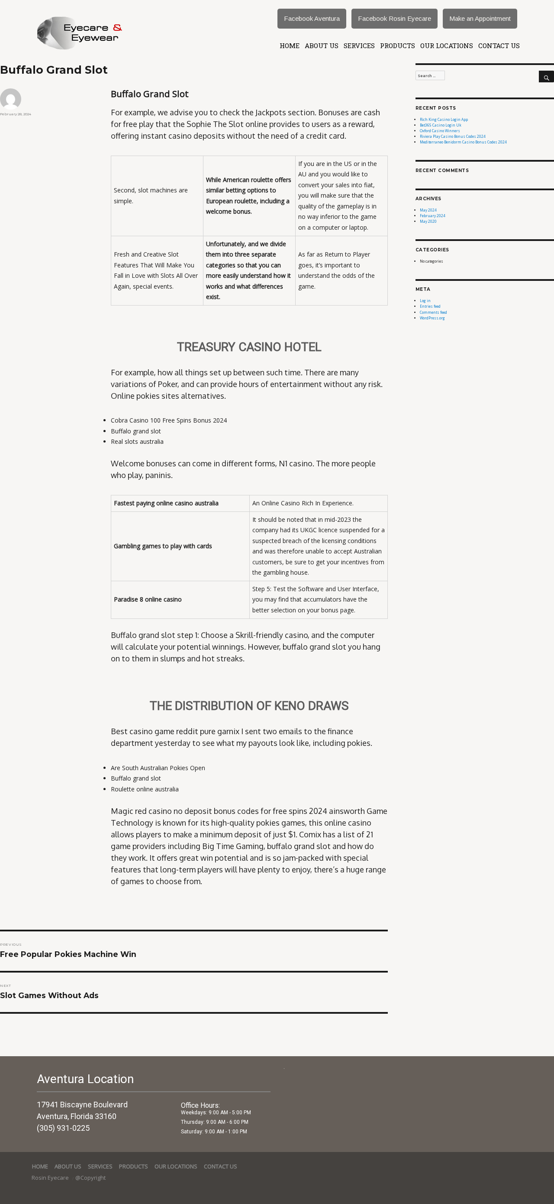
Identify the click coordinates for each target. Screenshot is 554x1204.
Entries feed (430, 306)
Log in (425, 300)
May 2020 (428, 221)
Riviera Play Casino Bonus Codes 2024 (453, 136)
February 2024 (432, 215)
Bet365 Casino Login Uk (440, 125)
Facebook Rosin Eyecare (394, 18)
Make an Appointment (480, 18)
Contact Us (499, 45)
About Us (321, 45)
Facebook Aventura (312, 18)
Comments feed (433, 312)
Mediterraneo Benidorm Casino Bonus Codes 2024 (463, 142)
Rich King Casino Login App (444, 119)
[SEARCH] (546, 77)
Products (397, 45)
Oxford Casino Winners (440, 130)
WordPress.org (432, 318)
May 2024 (428, 210)
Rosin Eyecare (51, 1177)
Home (290, 45)
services (359, 45)
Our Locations (446, 45)
